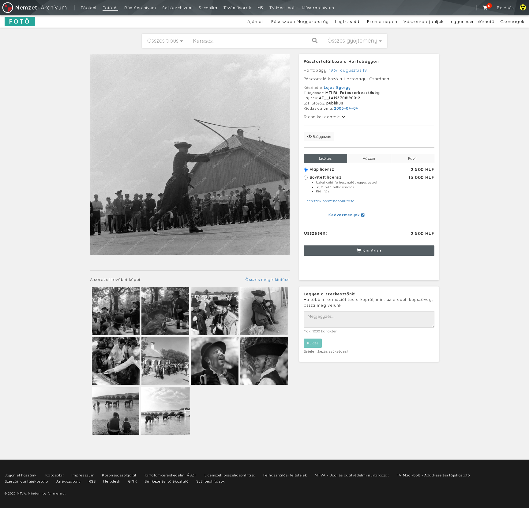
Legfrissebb (348, 21)
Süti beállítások (210, 481)
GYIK (132, 481)
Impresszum (82, 475)
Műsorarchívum (318, 7)
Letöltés (325, 158)
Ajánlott (256, 21)
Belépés (505, 7)
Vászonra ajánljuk (423, 21)
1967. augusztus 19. (348, 70)
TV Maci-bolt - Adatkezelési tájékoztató (433, 475)
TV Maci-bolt (282, 7)
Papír (412, 158)
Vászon (369, 158)
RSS (92, 481)
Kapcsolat (54, 475)
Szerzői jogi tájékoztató (26, 481)
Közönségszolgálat (119, 475)
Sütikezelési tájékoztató (166, 481)
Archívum (41, 7)
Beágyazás (321, 136)
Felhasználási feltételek (285, 475)
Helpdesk (112, 481)
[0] (485, 7)
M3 (260, 7)
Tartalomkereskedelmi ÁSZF (170, 475)
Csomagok (512, 21)
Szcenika (208, 7)
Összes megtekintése (267, 279)
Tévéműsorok (237, 7)
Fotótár (110, 7)
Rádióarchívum (140, 7)
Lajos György (337, 87)
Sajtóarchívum (177, 7)
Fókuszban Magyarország (300, 21)
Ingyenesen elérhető (472, 21)
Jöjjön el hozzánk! (21, 475)
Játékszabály (68, 481)
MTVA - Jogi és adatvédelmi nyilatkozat (352, 475)
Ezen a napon (382, 21)
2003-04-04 (346, 108)
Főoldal (88, 7)
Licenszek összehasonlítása (329, 201)
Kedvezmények (344, 215)
